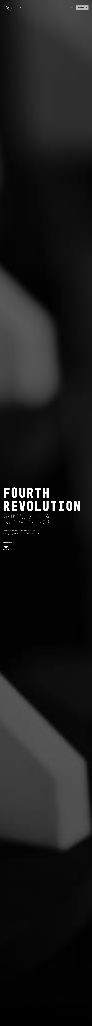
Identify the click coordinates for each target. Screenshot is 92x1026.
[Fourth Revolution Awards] (7, 7)
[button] (72, 7)
